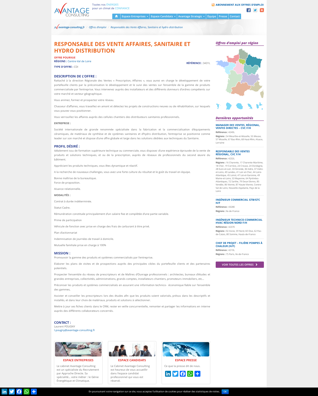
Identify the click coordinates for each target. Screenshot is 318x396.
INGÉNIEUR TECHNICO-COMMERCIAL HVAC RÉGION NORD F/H (239, 221)
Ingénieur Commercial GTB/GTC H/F (238, 201)
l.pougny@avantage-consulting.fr (74, 330)
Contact (235, 16)
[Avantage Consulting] (71, 9)
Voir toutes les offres (238, 264)
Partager (262, 10)
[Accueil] (116, 16)
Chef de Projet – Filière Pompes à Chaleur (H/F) (239, 244)
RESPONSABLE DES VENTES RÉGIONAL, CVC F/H (233, 153)
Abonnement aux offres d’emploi (240, 4)
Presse (223, 16)
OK (225, 391)
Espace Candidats (162, 16)
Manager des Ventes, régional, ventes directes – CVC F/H (238, 126)
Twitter (255, 10)
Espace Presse (186, 360)
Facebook (249, 10)
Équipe (211, 16)
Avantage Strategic (190, 16)
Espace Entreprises (134, 16)
